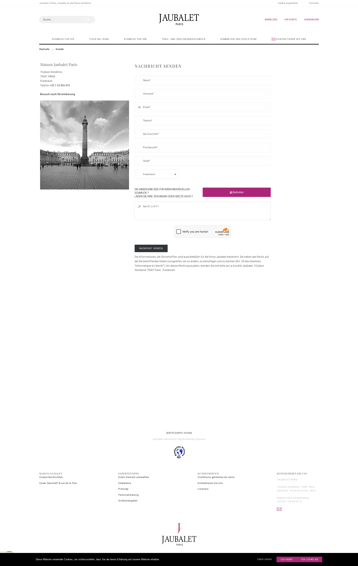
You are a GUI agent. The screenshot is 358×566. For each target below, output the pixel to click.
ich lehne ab (309, 559)
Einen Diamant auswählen (133, 477)
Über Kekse (264, 559)
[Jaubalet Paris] (179, 19)
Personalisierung (128, 494)
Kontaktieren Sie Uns (210, 483)
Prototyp (123, 488)
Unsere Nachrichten (51, 477)
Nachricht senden (151, 248)
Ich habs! (287, 559)
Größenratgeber (128, 500)
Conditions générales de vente (216, 477)
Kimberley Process (194, 439)
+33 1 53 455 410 (60, 85)
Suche (90, 19)
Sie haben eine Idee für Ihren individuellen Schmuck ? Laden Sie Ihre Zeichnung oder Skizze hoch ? (164, 191)
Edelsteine (124, 483)
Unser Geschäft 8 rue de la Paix (58, 483)
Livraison (203, 488)
